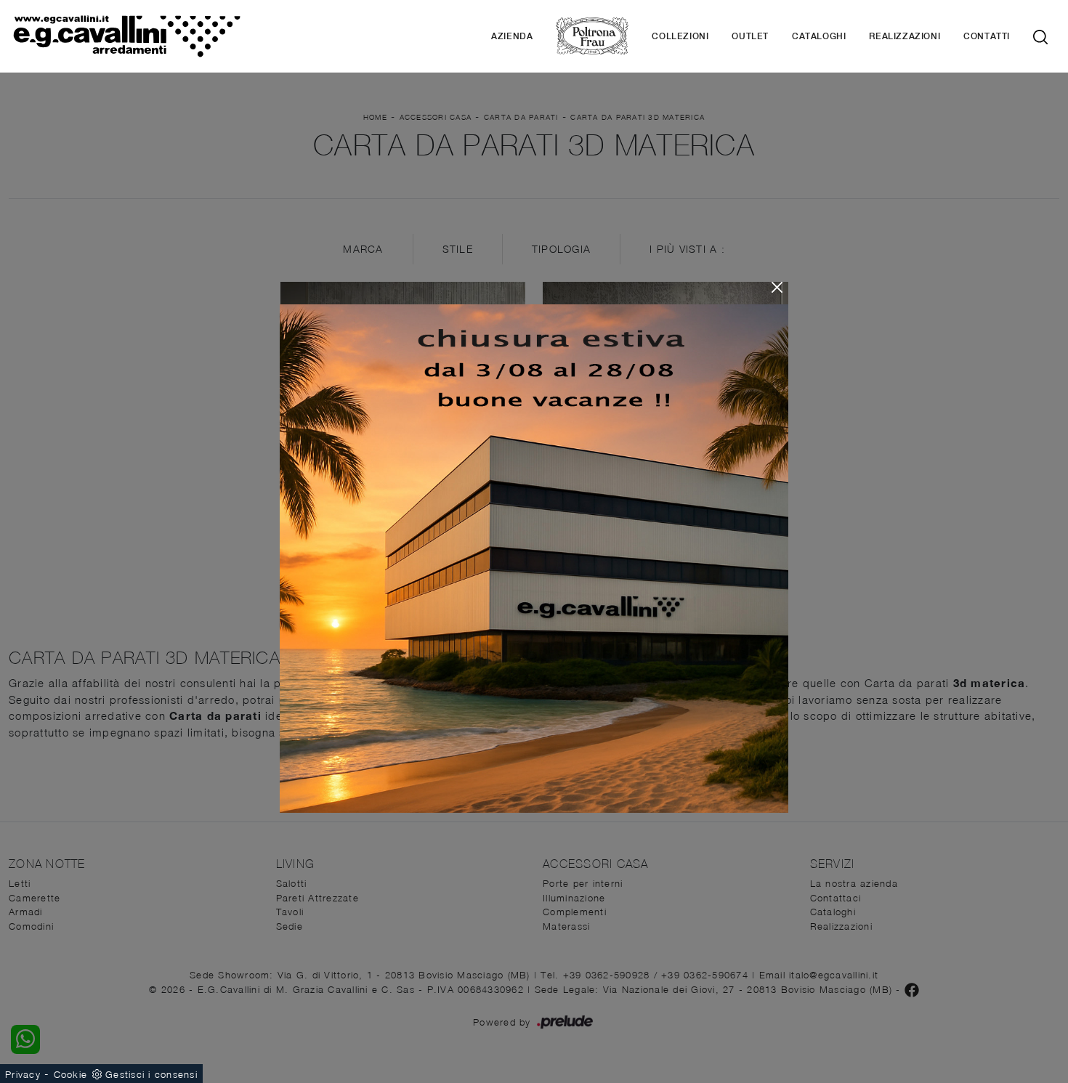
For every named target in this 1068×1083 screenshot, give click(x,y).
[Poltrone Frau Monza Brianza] (592, 36)
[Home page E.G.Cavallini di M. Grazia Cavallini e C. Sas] (126, 35)
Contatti (986, 36)
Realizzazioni (904, 36)
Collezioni (680, 36)
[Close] (777, 287)
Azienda (512, 36)
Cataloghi (819, 36)
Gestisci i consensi (151, 1074)
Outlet (750, 36)
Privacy (23, 1074)
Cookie (71, 1074)
